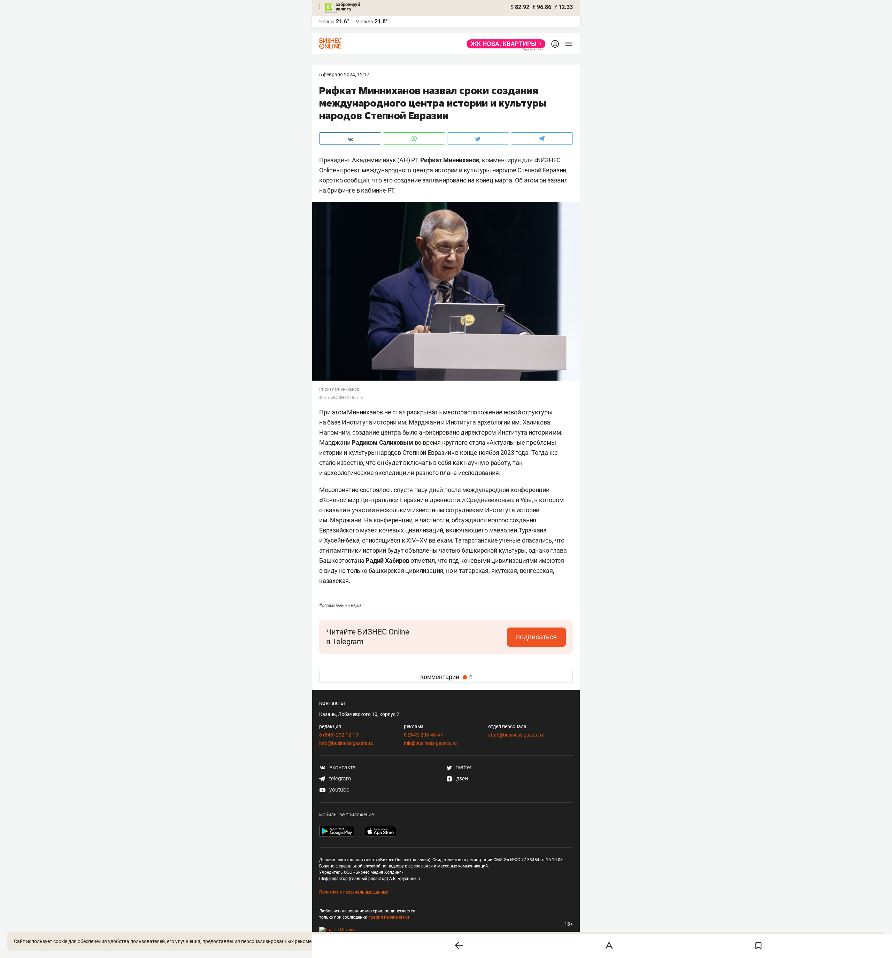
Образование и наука (340, 605)
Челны (326, 21)
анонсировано (439, 432)
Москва (364, 21)
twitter (463, 767)
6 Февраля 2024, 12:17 (344, 74)
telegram (339, 778)
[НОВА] (504, 43)
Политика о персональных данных (353, 892)
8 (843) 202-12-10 (338, 735)
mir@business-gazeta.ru (430, 743)
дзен (461, 778)
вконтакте (341, 767)
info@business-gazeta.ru (346, 743)
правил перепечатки (388, 917)
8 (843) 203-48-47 (423, 735)
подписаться (536, 637)
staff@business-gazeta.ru (516, 735)
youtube (338, 789)
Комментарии (446, 676)
